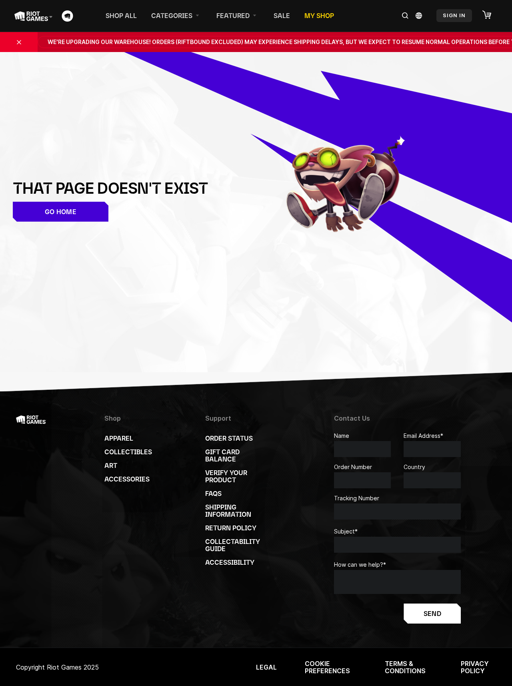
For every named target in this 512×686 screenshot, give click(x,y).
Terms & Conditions (405, 667)
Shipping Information (228, 510)
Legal (266, 667)
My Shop (319, 16)
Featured (233, 16)
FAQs (213, 493)
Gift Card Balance (222, 455)
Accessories (127, 479)
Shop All (121, 16)
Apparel (118, 438)
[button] (490, 15)
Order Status (229, 438)
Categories (171, 16)
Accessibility (229, 562)
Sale (282, 16)
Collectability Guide (232, 545)
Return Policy (230, 528)
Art (110, 465)
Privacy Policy (475, 667)
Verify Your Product (226, 476)
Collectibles (128, 452)
